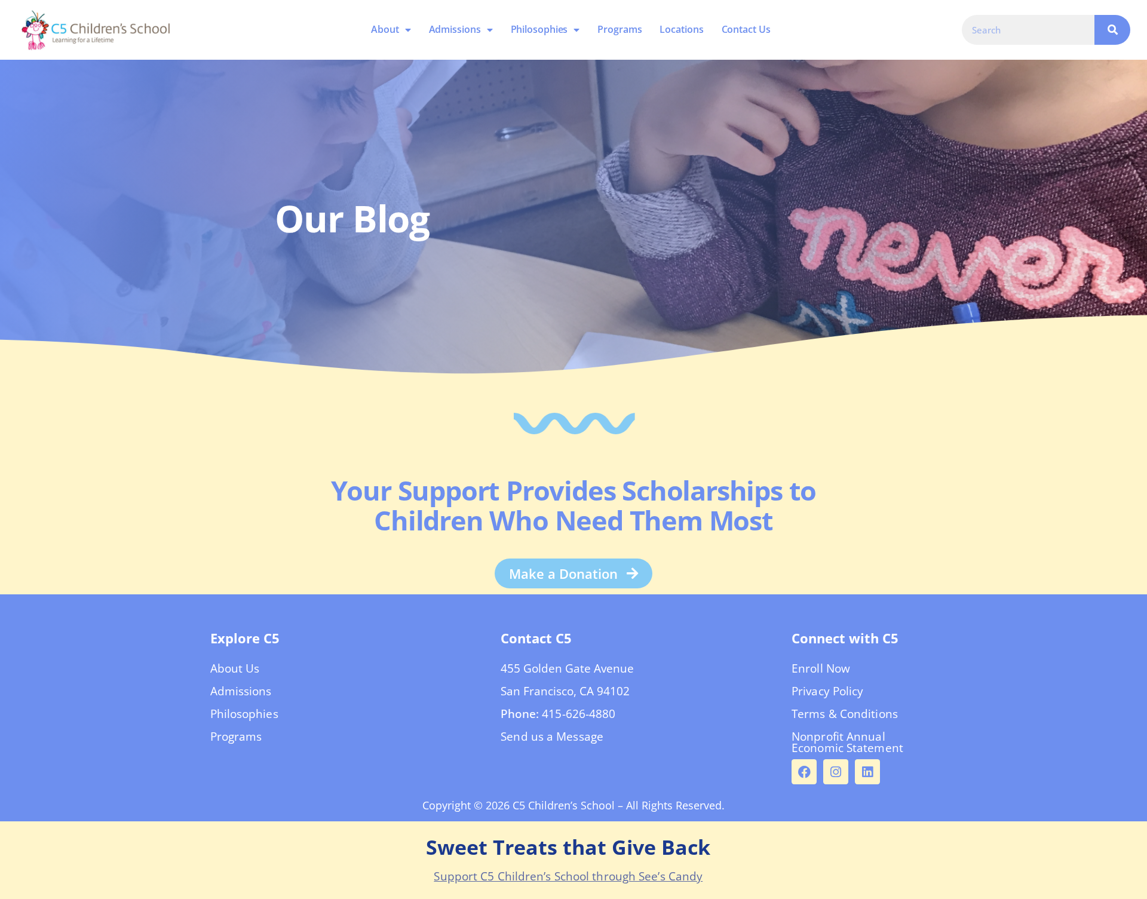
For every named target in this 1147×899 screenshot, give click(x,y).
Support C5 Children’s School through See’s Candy (568, 876)
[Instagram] (835, 771)
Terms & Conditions (845, 714)
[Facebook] (804, 771)
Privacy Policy (827, 691)
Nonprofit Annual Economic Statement (847, 742)
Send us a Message (552, 736)
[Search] (1112, 30)
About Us (235, 668)
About (386, 29)
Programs (620, 29)
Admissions (455, 29)
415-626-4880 (578, 714)
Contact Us (746, 29)
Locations (682, 29)
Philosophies (539, 29)
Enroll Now (821, 668)
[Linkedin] (867, 771)
